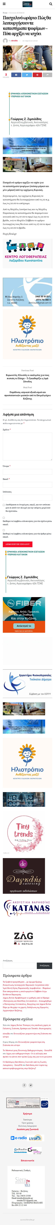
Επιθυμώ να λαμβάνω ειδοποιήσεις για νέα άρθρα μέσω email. (27, 535)
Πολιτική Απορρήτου (27, 1126)
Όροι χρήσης (27, 1123)
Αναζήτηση (7, 960)
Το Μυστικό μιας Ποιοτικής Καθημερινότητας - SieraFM (27, 1050)
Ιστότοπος (7, 492)
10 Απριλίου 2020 (30, 41)
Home (5, 13)
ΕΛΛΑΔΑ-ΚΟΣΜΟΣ (16, 13)
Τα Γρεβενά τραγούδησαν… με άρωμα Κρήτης (22, 982)
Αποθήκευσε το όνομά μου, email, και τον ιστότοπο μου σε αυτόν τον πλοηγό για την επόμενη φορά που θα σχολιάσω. (28, 508)
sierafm (14, 41)
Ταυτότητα (27, 1120)
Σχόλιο (7, 429)
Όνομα (7, 466)
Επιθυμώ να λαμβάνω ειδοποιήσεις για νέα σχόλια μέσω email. (27, 523)
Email (6, 479)
